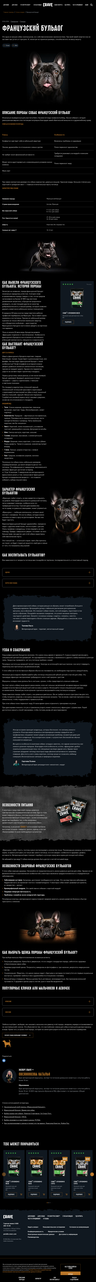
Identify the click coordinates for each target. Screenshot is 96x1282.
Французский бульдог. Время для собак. (19, 1110)
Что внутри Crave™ (53, 1216)
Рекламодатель (33, 1237)
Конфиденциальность (36, 1231)
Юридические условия (56, 1231)
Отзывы (46, 1218)
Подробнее (68, 322)
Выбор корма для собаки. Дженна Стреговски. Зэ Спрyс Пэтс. (28, 1113)
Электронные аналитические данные (41, 1234)
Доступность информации (68, 1234)
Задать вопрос (33, 1227)
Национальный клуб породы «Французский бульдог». (25, 1107)
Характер (38, 1278)
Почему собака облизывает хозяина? (16, 1035)
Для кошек (31, 1216)
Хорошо (70, 1274)
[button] (47, 1202)
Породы (23, 21)
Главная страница (8, 12)
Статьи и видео (20, 12)
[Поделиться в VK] (4, 1060)
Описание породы (22, 1278)
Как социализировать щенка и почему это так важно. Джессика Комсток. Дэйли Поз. (36, 1123)
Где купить (79, 1216)
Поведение (14, 21)
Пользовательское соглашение (54, 1227)
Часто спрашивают (34, 1218)
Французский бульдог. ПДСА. (15, 1117)
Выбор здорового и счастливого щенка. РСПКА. (22, 1120)
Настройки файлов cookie (70, 1267)
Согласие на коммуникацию (79, 1227)
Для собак (41, 1216)
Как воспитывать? (55, 1278)
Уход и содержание (74, 1278)
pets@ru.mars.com (9, 1234)
